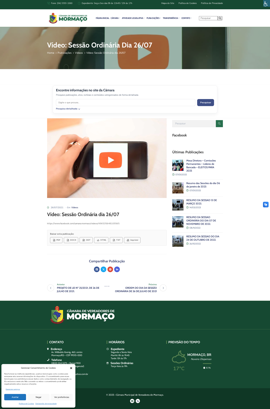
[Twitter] (103, 269)
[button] (71, 368)
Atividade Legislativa (132, 18)
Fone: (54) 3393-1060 (61, 3)
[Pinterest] (110, 269)
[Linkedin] (117, 269)
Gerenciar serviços (13, 389)
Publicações (153, 18)
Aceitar (15, 397)
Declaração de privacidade (46, 404)
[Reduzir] (106, 286)
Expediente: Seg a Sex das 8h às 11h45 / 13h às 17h (107, 3)
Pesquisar (205, 102)
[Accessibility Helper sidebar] (266, 3)
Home (50, 53)
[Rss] (138, 401)
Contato (185, 18)
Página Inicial (102, 18)
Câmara (114, 18)
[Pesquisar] (219, 123)
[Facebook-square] (132, 401)
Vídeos (79, 53)
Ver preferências (61, 397)
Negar (38, 397)
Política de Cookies (26, 404)
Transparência (170, 18)
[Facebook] (97, 269)
